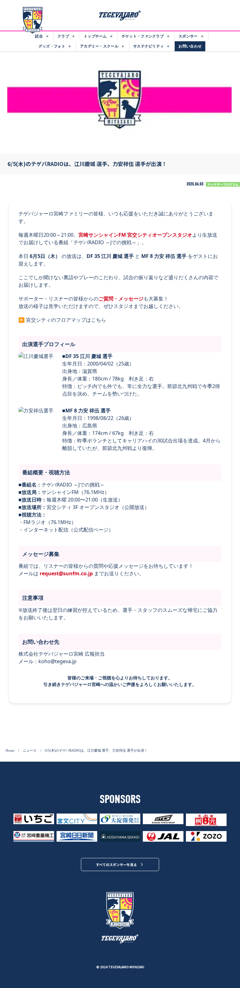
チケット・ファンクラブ (143, 36)
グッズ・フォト (51, 46)
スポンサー (188, 36)
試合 (39, 36)
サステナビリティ (148, 46)
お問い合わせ (190, 46)
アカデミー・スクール (99, 46)
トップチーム (95, 36)
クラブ (63, 36)
